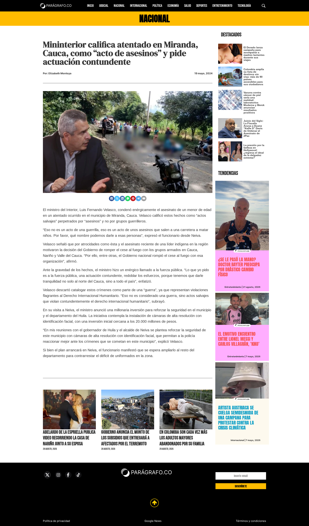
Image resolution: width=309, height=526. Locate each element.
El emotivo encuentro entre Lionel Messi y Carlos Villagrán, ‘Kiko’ (238, 339)
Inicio (90, 6)
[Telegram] (138, 198)
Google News (152, 521)
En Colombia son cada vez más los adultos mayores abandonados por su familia (183, 438)
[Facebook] (111, 198)
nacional (154, 18)
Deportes (201, 6)
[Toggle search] (263, 5)
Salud (187, 6)
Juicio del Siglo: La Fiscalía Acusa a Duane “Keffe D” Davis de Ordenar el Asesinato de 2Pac (253, 128)
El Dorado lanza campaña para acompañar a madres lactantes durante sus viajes (254, 53)
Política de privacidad (56, 521)
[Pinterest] (133, 198)
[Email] (143, 198)
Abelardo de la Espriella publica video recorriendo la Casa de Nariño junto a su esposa (69, 438)
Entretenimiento (222, 6)
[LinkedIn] (122, 198)
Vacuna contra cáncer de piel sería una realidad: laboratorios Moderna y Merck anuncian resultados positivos (254, 102)
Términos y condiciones (251, 521)
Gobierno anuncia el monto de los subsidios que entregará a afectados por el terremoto (125, 438)
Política (157, 6)
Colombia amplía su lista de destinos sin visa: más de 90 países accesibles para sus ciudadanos (254, 77)
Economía (173, 6)
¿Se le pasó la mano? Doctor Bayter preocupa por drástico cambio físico (239, 267)
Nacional (119, 6)
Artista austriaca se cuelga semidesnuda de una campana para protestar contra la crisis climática (238, 417)
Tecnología (244, 6)
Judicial (103, 6)
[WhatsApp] (127, 198)
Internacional (138, 6)
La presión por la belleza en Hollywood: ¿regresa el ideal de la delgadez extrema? (254, 151)
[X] (117, 198)
